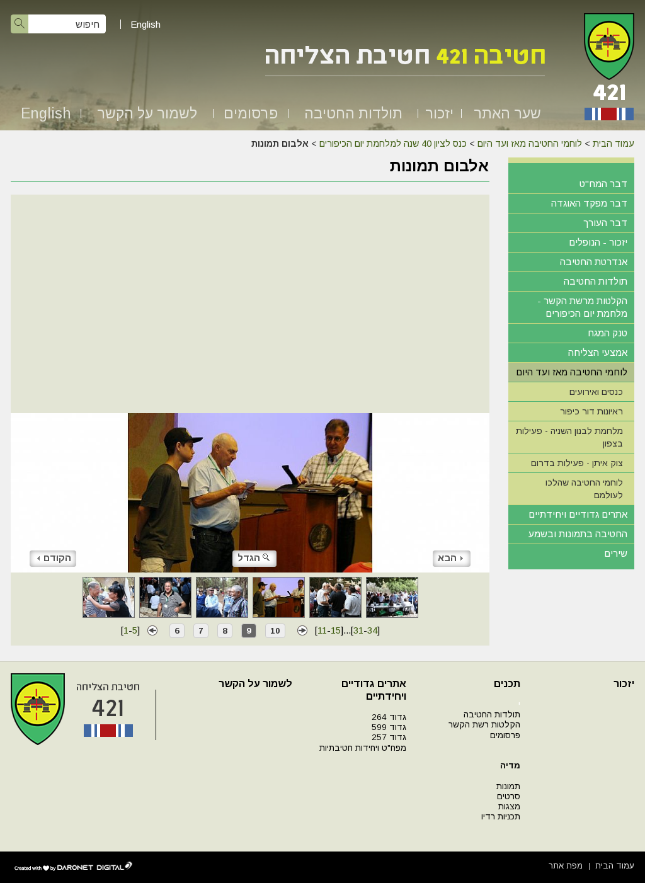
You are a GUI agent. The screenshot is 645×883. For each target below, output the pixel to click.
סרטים (508, 796)
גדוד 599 (389, 727)
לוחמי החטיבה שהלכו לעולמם (584, 488)
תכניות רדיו (500, 816)
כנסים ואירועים (596, 392)
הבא (447, 557)
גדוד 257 (389, 737)
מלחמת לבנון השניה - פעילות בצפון (569, 437)
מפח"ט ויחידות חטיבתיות (362, 748)
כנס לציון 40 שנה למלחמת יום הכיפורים (393, 144)
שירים (615, 553)
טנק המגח (607, 333)
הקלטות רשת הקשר (484, 724)
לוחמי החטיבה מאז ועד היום (529, 144)
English (145, 24)
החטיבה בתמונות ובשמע (577, 533)
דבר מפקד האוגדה (589, 203)
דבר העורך (605, 222)
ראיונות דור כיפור (591, 411)
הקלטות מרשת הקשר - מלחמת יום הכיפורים (582, 307)
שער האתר (507, 113)
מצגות (509, 806)
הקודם (57, 557)
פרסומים (251, 113)
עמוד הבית (613, 144)
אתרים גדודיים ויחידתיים (577, 514)
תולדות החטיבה (353, 113)
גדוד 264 (389, 717)
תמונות (508, 786)
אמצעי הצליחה (597, 352)
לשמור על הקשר (147, 113)
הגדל (248, 557)
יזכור (439, 113)
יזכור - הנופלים (598, 242)
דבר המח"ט (603, 183)
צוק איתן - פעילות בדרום (577, 463)
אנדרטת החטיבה (593, 261)
